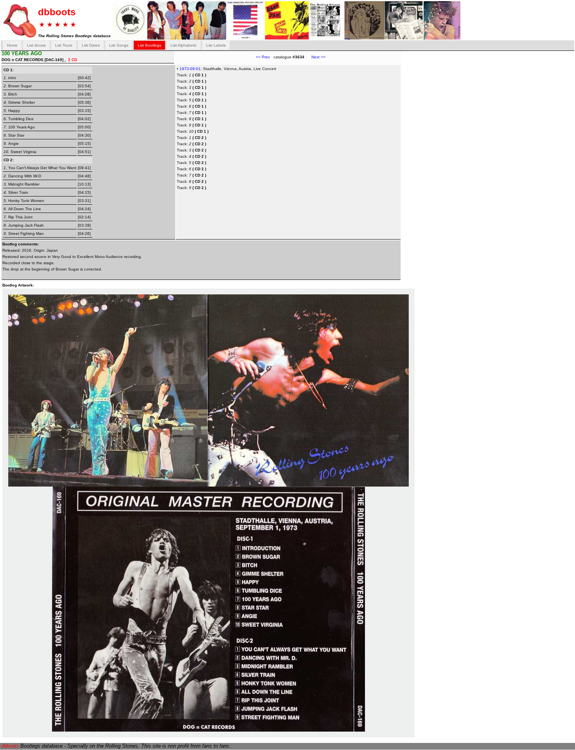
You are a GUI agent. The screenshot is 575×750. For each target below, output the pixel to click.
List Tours (63, 45)
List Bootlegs (149, 45)
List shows (36, 45)
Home (12, 45)
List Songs (118, 45)
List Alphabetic (184, 45)
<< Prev (263, 57)
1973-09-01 (190, 69)
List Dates (91, 45)
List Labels (216, 45)
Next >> (314, 57)
